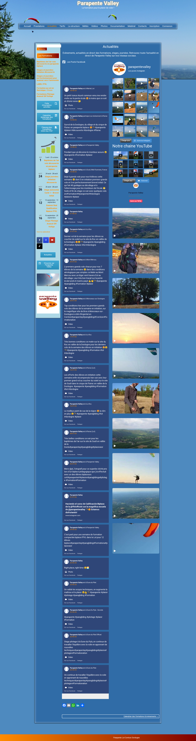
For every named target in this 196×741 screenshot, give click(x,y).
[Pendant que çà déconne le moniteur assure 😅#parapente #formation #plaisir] (135, 258)
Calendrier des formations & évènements (141, 716)
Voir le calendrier (43, 232)
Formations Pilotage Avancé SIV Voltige (45, 95)
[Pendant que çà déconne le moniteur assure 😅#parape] (153, 83)
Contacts (142, 26)
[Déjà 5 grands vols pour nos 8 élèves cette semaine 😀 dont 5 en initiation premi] (135, 293)
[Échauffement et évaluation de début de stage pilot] (153, 131)
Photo (70, 105)
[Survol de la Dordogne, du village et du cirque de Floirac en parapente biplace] (135, 223)
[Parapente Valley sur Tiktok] (39, 246)
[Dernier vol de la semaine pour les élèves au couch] (129, 95)
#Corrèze (99, 317)
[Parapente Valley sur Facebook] (39, 240)
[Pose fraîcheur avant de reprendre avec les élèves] (141, 131)
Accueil (27, 26)
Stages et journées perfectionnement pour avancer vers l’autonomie (48, 78)
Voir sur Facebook (69, 108)
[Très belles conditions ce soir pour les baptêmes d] (153, 107)
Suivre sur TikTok (135, 201)
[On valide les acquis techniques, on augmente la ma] (141, 119)
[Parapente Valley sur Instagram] (46, 240)
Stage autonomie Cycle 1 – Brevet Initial (51, 193)
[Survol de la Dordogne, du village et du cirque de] (141, 83)
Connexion (167, 26)
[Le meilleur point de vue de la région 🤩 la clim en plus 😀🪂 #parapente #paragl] (135, 503)
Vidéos (94, 26)
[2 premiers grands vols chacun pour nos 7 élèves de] (141, 95)
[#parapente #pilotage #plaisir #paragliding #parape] (153, 119)
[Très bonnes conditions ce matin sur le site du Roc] (117, 107)
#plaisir (67, 130)
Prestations (39, 26)
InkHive (157, 738)
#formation (80, 155)
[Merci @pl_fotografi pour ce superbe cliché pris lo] (117, 119)
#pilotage (68, 595)
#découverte (77, 130)
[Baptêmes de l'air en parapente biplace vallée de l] (117, 83)
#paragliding (99, 242)
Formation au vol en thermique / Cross (45, 89)
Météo (85, 26)
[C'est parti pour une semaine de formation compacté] (129, 119)
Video (70, 134)
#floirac (97, 130)
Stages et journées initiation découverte (46, 71)
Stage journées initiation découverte (51, 180)
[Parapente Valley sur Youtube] (52, 240)
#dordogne (88, 130)
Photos (104, 26)
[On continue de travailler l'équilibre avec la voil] (117, 131)
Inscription (154, 26)
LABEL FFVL (42, 84)
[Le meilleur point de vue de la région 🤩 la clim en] (141, 107)
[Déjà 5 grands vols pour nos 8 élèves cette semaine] (117, 95)
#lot (84, 245)
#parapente (100, 127)
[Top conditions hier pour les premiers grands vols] (153, 95)
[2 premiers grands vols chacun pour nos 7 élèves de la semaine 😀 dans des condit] (135, 363)
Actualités (52, 26)
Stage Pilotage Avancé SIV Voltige (51, 224)
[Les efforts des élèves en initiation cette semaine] (129, 107)
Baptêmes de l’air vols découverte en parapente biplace (48, 64)
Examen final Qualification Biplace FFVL (51, 208)
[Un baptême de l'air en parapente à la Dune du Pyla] (129, 131)
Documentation (117, 26)
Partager (79, 108)
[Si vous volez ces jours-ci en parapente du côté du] (129, 83)
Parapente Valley (76, 88)
